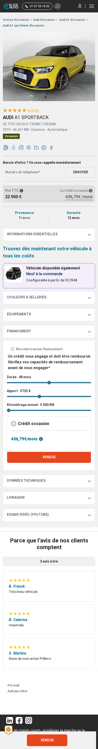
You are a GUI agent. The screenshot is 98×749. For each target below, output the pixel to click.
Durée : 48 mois (19, 377)
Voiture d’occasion (17, 20)
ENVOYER (80, 172)
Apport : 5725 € (19, 391)
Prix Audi (13, 685)
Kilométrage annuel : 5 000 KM (30, 405)
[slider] (15, 110)
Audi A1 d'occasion (73, 20)
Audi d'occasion (45, 20)
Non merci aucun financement (39, 349)
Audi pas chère (17, 691)
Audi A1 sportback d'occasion (23, 25)
